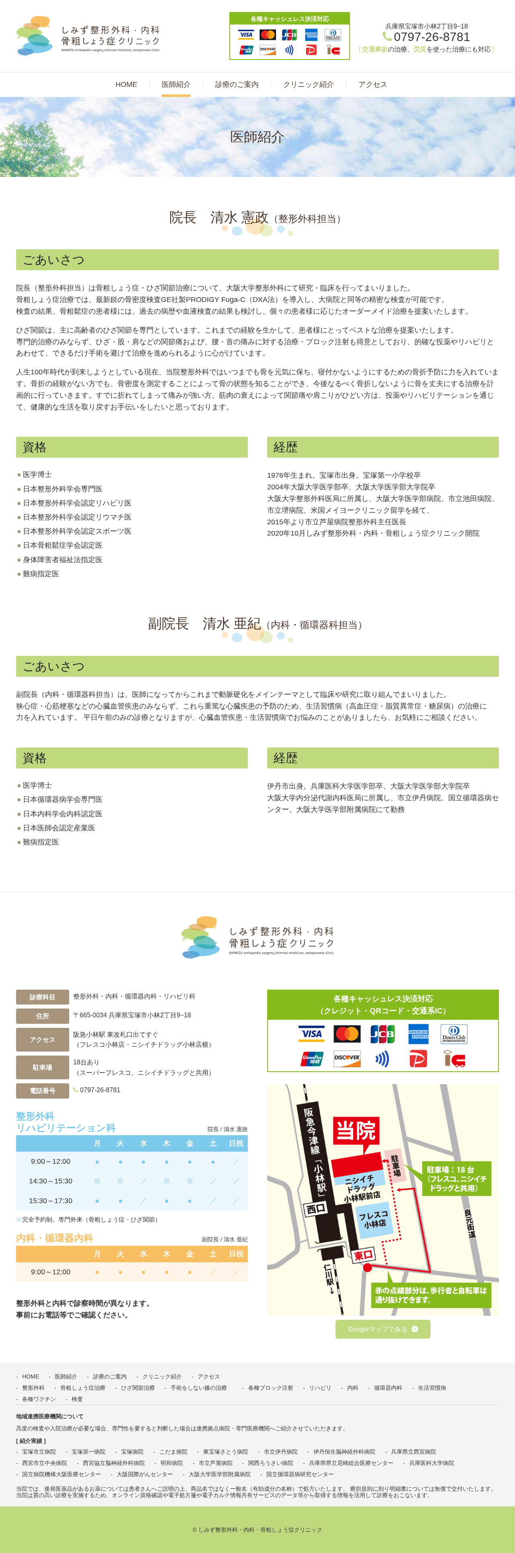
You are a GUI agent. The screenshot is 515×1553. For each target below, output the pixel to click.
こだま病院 (173, 1451)
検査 (77, 1399)
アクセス (372, 84)
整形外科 (33, 1388)
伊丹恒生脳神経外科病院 (344, 1451)
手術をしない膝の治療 (202, 1388)
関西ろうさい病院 (270, 1463)
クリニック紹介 (308, 84)
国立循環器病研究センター (300, 1474)
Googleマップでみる (378, 1329)
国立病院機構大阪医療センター (61, 1474)
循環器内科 (388, 1388)
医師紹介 (176, 84)
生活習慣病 (432, 1388)
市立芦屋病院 (216, 1463)
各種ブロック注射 (270, 1388)
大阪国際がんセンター (145, 1474)
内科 (352, 1388)
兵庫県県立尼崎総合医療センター (351, 1463)
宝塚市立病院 (39, 1451)
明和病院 (172, 1463)
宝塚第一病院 (88, 1451)
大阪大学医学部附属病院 (220, 1474)
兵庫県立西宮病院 (413, 1451)
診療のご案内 (237, 84)
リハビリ (320, 1388)
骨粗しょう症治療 (82, 1388)
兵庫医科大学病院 (431, 1463)
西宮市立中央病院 (44, 1463)
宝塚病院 (132, 1451)
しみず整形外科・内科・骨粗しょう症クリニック (90, 36)
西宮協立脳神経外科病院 (114, 1463)
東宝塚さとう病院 (225, 1451)
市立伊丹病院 (281, 1451)
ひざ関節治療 (138, 1388)
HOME (126, 84)
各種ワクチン (39, 1399)
